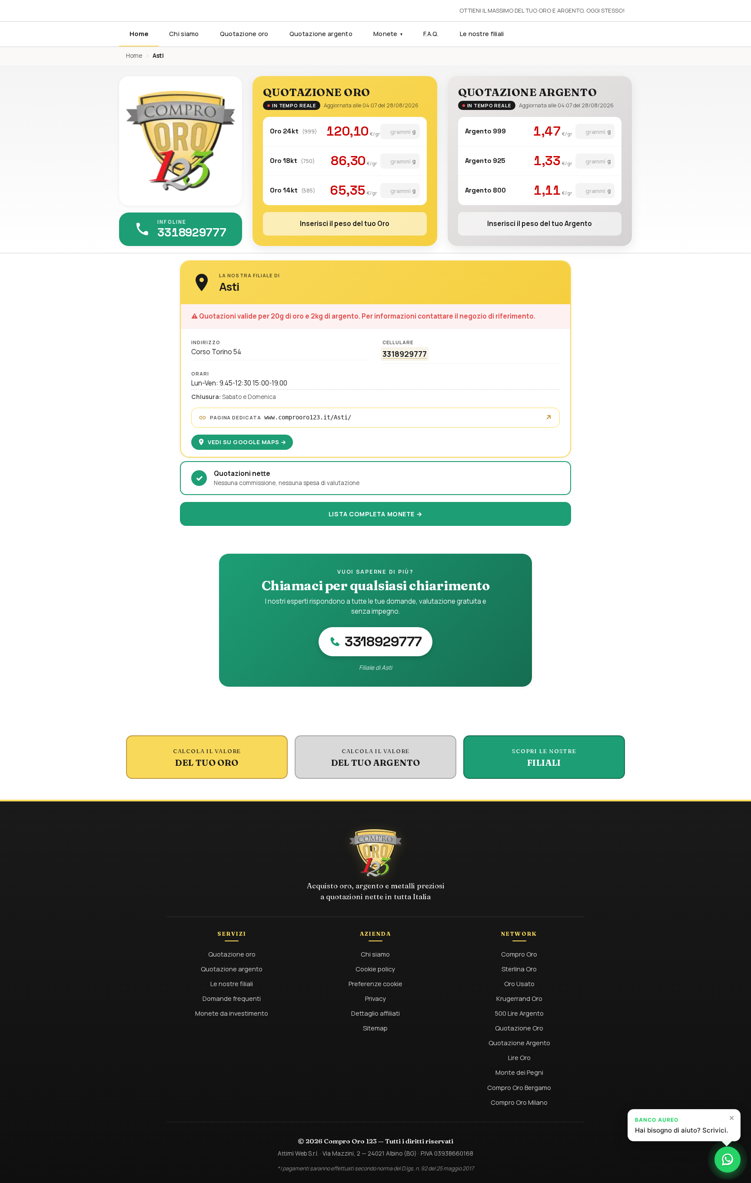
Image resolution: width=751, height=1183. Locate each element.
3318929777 (404, 354)
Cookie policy (375, 968)
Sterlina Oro (519, 968)
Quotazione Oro (519, 1027)
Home (139, 34)
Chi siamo (184, 34)
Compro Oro (519, 954)
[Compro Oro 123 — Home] (375, 853)
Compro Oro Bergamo (519, 1087)
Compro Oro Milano (519, 1102)
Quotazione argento (320, 34)
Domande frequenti (232, 998)
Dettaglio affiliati (375, 1013)
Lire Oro (519, 1057)
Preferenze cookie (375, 983)
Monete (387, 34)
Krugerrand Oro (519, 998)
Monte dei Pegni (519, 1072)
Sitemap (375, 1027)
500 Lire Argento (519, 1013)
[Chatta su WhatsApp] (727, 1159)
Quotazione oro (244, 34)
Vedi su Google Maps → (247, 442)
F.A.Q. (431, 34)
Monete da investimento (231, 1013)
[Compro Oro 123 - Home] (180, 141)
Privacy (375, 998)
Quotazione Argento (519, 1042)
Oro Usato (519, 983)
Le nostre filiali (482, 34)
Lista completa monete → (375, 514)
